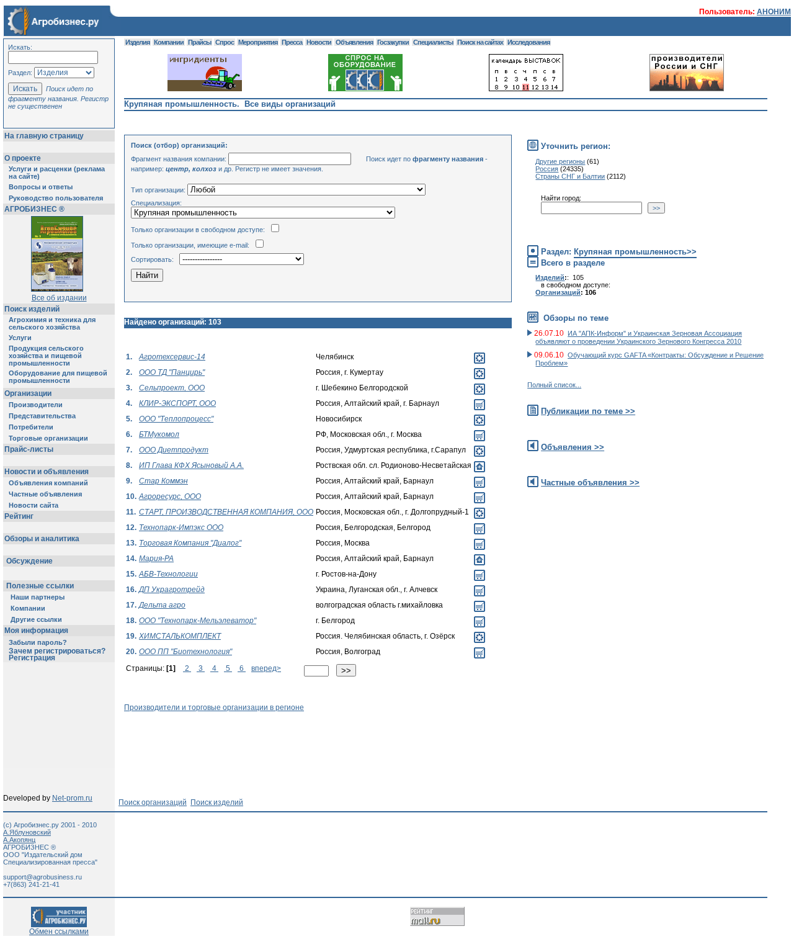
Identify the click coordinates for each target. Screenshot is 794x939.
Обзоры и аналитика (41, 538)
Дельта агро (162, 605)
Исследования (528, 42)
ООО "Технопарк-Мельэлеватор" (197, 620)
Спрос (224, 42)
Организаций (558, 292)
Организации (27, 393)
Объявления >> (572, 447)
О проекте (22, 158)
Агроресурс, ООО (170, 496)
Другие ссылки (36, 619)
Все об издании (59, 298)
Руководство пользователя (56, 198)
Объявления (354, 42)
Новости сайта (33, 505)
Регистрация (32, 658)
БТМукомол (159, 434)
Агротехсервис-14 (172, 357)
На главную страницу (44, 136)
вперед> (266, 668)
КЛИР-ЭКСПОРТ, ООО (177, 403)
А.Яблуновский (27, 832)
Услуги (20, 337)
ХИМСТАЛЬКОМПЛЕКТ (180, 636)
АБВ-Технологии (168, 574)
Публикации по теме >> (588, 411)
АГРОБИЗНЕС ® (34, 209)
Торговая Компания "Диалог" (190, 543)
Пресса (291, 42)
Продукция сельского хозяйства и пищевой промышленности (46, 355)
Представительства (42, 416)
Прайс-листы (28, 449)
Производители (36, 404)
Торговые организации (48, 438)
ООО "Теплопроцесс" (176, 419)
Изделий (549, 277)
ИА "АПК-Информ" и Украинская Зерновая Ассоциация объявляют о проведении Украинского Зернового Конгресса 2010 (638, 337)
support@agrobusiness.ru (42, 877)
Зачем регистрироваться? (57, 651)
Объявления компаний (48, 483)
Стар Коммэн (163, 481)
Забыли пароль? (38, 642)
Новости (318, 42)
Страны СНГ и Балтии (570, 176)
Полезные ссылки (40, 586)
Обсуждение (29, 561)
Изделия (137, 42)
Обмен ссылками (59, 931)
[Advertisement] (350, 740)
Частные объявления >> (590, 482)
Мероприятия (258, 42)
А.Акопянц (19, 839)
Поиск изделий (32, 309)
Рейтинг (18, 516)
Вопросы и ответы (41, 187)
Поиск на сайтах (480, 42)
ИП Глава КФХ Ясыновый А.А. (191, 465)
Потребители (31, 427)
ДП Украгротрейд (172, 589)
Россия (546, 169)
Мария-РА (156, 558)
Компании (28, 608)
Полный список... (554, 385)
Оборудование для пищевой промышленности (58, 376)
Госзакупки (393, 42)
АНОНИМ (774, 11)
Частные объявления (45, 494)
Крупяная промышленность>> (635, 251)
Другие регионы (560, 161)
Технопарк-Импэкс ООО (181, 527)
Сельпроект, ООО (172, 388)
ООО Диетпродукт (173, 450)
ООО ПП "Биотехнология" (185, 651)
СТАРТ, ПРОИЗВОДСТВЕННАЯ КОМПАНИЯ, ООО (226, 512)
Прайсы (199, 42)
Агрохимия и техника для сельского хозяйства (52, 323)
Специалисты (433, 42)
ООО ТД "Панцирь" (172, 372)
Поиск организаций (152, 802)
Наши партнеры (37, 597)
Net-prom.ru (72, 798)
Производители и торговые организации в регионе (214, 707)
